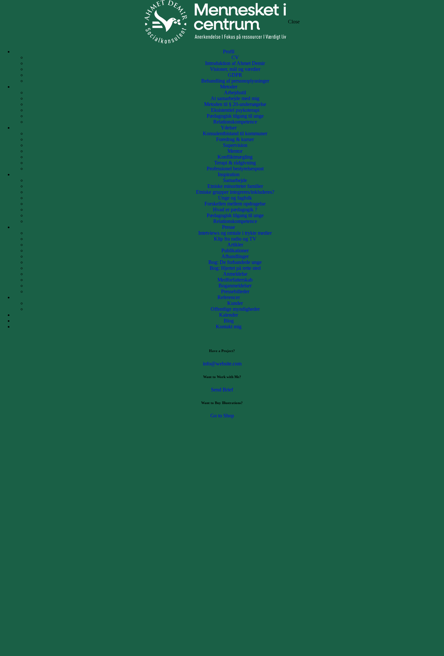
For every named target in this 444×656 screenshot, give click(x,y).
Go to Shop (222, 415)
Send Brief (222, 389)
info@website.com (222, 363)
